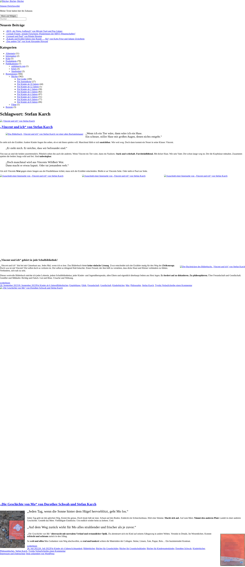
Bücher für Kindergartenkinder (160, 548)
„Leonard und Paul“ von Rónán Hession (24, 36)
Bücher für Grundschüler (107, 548)
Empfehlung (74, 285)
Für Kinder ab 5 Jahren (27, 97)
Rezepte (9, 107)
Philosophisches (7, 551)
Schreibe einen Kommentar (180, 285)
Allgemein (10, 53)
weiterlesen (5, 283)
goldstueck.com (18, 66)
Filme (13, 104)
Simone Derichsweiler (10, 6)
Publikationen (12, 63)
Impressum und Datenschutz (12, 553)
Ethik (84, 285)
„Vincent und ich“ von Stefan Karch (26, 127)
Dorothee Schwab (183, 548)
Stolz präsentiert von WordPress (40, 553)
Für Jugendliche (24, 81)
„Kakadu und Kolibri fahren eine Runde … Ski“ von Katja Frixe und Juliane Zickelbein (45, 39)
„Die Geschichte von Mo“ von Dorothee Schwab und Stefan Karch (48, 504)
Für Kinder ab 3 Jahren (27, 92)
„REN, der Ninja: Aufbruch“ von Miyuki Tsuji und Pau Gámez (34, 31)
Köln (8, 58)
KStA (13, 69)
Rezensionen (11, 74)
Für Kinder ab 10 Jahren (28, 84)
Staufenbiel (16, 71)
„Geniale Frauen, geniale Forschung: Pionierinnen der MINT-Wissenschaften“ (41, 34)
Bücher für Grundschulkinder (132, 548)
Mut (127, 285)
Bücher (14, 76)
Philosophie (135, 285)
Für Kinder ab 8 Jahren (27, 102)
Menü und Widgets (8, 16)
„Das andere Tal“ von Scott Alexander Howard (27, 41)
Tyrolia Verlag (161, 285)
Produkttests (11, 61)
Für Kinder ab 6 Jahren (27, 99)
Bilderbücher (62, 285)
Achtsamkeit (76, 548)
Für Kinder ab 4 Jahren (27, 94)
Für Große (21, 79)
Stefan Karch (148, 285)
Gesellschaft (105, 285)
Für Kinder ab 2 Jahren (27, 89)
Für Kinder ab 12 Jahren (28, 86)
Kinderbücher (118, 285)
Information (11, 56)
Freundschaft (93, 285)
